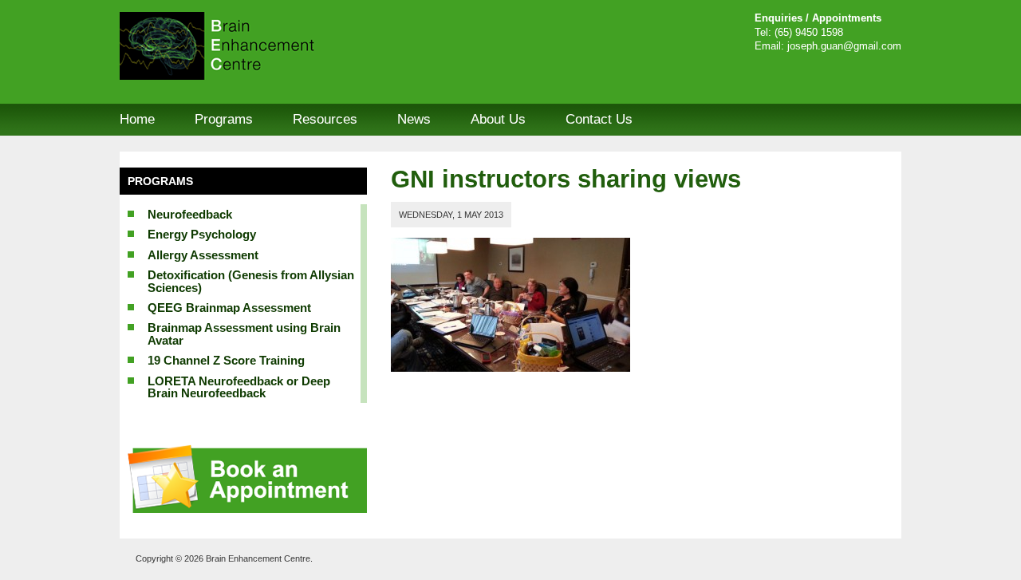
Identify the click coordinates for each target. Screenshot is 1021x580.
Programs (224, 119)
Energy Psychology (202, 234)
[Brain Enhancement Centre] (239, 46)
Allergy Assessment (203, 255)
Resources (325, 119)
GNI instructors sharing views (566, 179)
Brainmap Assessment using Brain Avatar (244, 333)
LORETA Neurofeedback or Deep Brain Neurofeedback (239, 387)
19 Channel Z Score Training (226, 360)
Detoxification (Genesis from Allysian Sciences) (251, 281)
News (414, 119)
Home (137, 119)
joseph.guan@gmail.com (844, 46)
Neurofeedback (190, 214)
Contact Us (599, 119)
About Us (498, 119)
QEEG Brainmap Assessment (229, 307)
